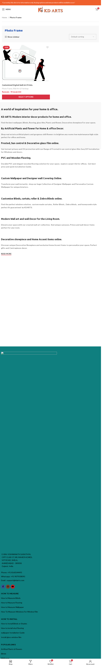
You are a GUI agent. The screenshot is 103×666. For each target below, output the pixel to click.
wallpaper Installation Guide (13, 633)
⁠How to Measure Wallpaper (12, 607)
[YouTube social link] (13, 587)
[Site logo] (50, 9)
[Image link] (29, 452)
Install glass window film (11, 637)
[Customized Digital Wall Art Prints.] (26, 64)
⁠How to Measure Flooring (11, 602)
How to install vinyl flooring (12, 628)
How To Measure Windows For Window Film (19, 612)
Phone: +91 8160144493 (11, 572)
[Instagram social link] (8, 587)
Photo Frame (7, 89)
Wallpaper (5, 658)
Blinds (3, 654)
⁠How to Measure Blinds (11, 598)
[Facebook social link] (3, 587)
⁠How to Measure (10, 593)
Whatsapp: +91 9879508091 (13, 576)
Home (4, 17)
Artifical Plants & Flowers (11, 649)
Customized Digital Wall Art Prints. (17, 85)
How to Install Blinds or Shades (14, 623)
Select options (26, 97)
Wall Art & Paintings (21, 89)
